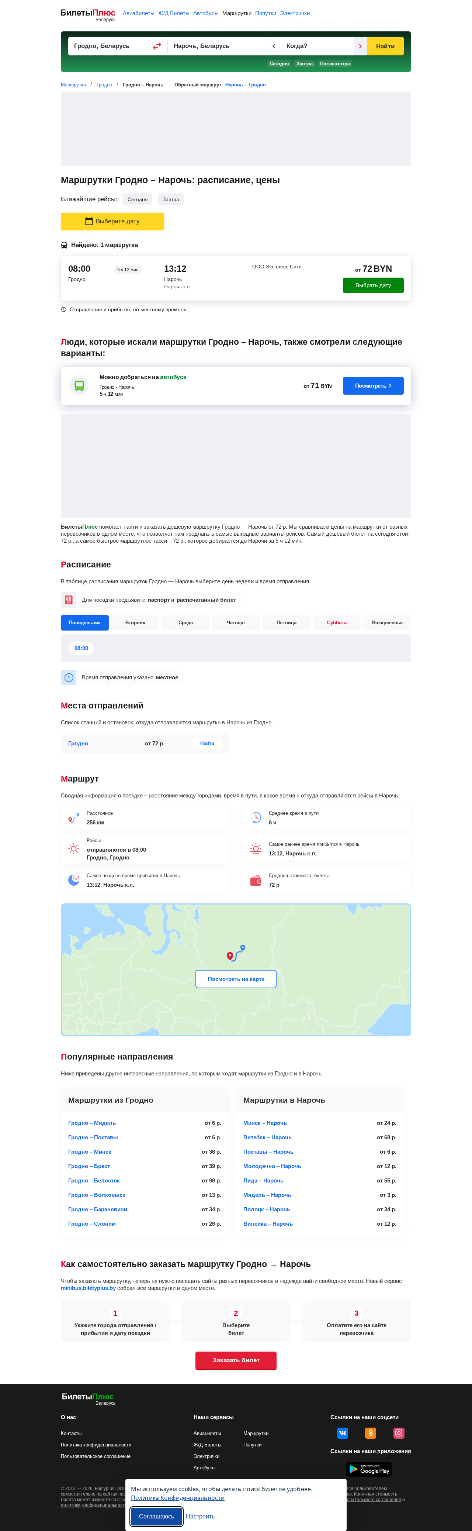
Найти (385, 46)
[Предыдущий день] (274, 46)
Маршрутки (236, 13)
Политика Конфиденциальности (178, 1497)
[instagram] (399, 1433)
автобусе (173, 377)
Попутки (265, 13)
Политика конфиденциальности (96, 1445)
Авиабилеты (139, 13)
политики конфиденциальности (94, 1505)
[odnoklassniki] (370, 1433)
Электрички (295, 13)
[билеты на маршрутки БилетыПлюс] (88, 1398)
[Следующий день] (360, 46)
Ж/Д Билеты (174, 13)
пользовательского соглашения (368, 1499)
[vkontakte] (342, 1433)
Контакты (71, 1433)
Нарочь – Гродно (245, 84)
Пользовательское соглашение (96, 1456)
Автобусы (206, 13)
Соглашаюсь (156, 1516)
